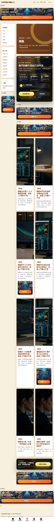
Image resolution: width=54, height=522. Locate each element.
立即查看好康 (26, 94)
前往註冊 (43, 94)
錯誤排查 (5, 68)
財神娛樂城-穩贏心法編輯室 (8, 87)
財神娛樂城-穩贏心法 (8, 2)
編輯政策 (5, 42)
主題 (38, 2)
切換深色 (50, 2)
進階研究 (5, 75)
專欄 (41, 2)
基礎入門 (5, 53)
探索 (34, 2)
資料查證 (5, 56)
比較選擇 (5, 72)
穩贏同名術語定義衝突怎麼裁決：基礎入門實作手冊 (43, 267)
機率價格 (5, 59)
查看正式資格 (43, 464)
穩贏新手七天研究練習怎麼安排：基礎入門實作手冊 (24, 267)
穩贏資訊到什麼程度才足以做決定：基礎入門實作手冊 (43, 354)
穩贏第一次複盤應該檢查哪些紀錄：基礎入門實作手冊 (24, 354)
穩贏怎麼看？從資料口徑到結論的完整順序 (43, 444)
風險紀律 (5, 65)
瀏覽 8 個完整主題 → (23, 50)
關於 (45, 2)
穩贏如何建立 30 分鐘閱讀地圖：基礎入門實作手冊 (25, 193)
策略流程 (5, 62)
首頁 (4, 30)
